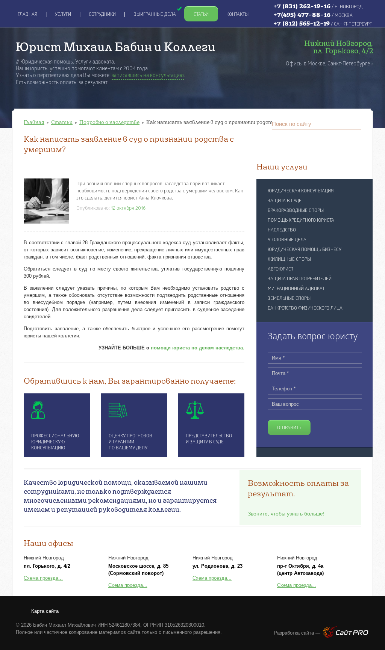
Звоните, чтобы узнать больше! (286, 514)
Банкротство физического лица (305, 308)
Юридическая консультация (300, 191)
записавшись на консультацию (148, 76)
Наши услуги (282, 166)
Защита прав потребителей (300, 279)
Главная (34, 122)
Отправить (289, 428)
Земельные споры (289, 298)
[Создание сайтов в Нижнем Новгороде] (345, 636)
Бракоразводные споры (296, 211)
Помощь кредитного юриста (301, 220)
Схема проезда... (43, 578)
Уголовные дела (287, 240)
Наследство (282, 230)
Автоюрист (280, 269)
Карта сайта (45, 611)
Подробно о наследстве (109, 122)
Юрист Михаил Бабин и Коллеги (115, 46)
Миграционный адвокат (296, 289)
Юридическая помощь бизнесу (304, 250)
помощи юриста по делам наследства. (197, 348)
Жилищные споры (289, 259)
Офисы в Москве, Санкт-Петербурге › (329, 64)
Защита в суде (285, 201)
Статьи (62, 122)
